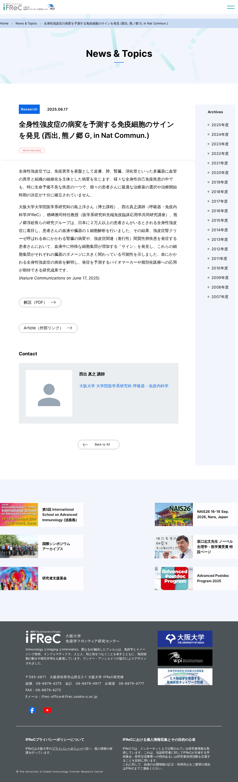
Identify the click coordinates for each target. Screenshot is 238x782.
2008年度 (220, 287)
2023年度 (220, 144)
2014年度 (220, 230)
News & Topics (26, 23)
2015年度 (220, 220)
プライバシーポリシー (67, 748)
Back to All (102, 444)
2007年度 (220, 296)
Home (4, 23)
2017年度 (220, 201)
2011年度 (220, 258)
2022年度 (220, 153)
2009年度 (220, 277)
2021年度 (220, 163)
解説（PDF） (35, 302)
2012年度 (220, 249)
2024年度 (220, 134)
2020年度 (220, 172)
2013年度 (220, 239)
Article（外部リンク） (43, 328)
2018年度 (220, 191)
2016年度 (220, 210)
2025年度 (220, 124)
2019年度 (220, 182)
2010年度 (220, 268)
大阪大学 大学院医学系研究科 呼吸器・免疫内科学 (124, 386)
